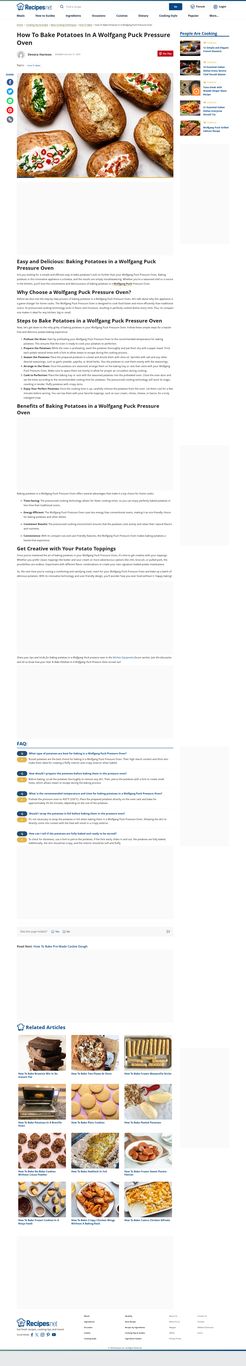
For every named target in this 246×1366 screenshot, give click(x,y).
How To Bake (85, 24)
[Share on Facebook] (10, 82)
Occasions (98, 16)
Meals (86, 1316)
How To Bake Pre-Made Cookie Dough (60, 946)
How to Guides (45, 16)
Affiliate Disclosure (205, 1327)
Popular (193, 16)
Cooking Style (90, 1338)
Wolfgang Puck (123, 283)
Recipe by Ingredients (135, 1327)
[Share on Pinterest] (165, 54)
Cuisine (87, 1333)
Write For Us (174, 1321)
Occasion (88, 1327)
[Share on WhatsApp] (10, 100)
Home (20, 24)
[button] (10, 119)
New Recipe (130, 1321)
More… (214, 16)
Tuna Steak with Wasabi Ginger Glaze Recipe (215, 91)
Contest (200, 1321)
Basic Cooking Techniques (63, 24)
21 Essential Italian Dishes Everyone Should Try (214, 111)
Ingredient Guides (133, 1338)
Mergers (172, 1327)
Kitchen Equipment (123, 657)
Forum (200, 6)
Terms (200, 1333)
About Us (173, 1316)
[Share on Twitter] (10, 91)
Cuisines (122, 16)
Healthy (128, 1316)
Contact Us (202, 1316)
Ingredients (73, 16)
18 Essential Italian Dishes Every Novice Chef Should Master (214, 70)
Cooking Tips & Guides (37, 24)
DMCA (172, 1333)
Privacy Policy (175, 1338)
